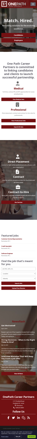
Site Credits (31, 428)
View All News (18, 373)
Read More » (19, 336)
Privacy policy (4, 436)
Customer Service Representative (11, 239)
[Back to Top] (35, 393)
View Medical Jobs (18, 99)
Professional (18, 109)
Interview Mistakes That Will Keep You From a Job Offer (17, 357)
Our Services (18, 202)
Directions (19, 405)
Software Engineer (7, 253)
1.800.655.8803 (19, 407)
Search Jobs (18, 283)
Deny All (18, 436)
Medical (18, 88)
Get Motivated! (8, 325)
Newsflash (18, 321)
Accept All (31, 436)
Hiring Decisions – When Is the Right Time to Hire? (18, 341)
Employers (18, 40)
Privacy (24, 428)
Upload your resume (18, 288)
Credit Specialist (6, 246)
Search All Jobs (18, 127)
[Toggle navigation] (33, 4)
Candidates (18, 35)
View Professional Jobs (18, 121)
